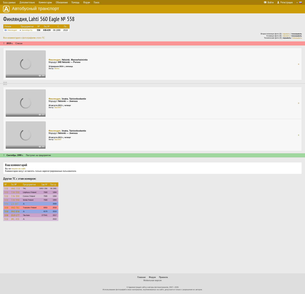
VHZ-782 (15, 207)
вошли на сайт (18, 168)
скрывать (286, 34)
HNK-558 (15, 188)
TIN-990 (15, 192)
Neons (56, 68)
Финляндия (12, 30)
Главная (141, 277)
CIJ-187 (15, 203)
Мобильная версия (152, 280)
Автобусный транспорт (35, 8)
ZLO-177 (15, 215)
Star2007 (57, 107)
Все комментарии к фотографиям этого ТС (24, 38)
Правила (163, 277)
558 (6, 188)
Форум (152, 277)
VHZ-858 (15, 211)
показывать (297, 38)
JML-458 (15, 219)
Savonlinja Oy (27, 30)
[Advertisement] (152, 248)
